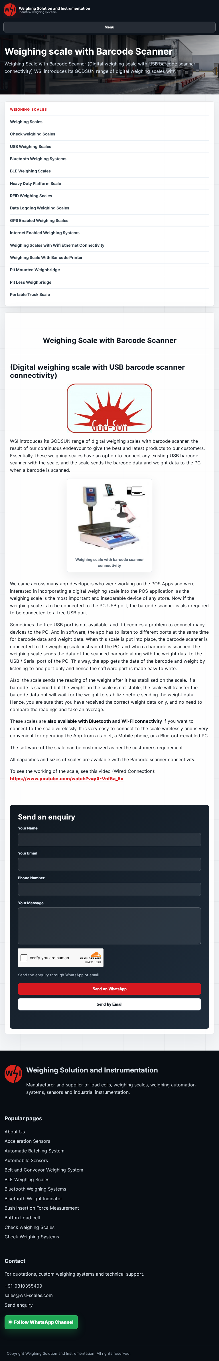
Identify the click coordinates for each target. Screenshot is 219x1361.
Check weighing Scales (32, 133)
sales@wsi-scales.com (29, 1295)
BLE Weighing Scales (30, 170)
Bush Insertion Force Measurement (42, 1208)
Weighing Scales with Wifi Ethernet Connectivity (57, 245)
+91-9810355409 (23, 1286)
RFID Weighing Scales (31, 195)
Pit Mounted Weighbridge (35, 269)
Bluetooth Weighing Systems (38, 158)
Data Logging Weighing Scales (39, 207)
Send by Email (110, 1004)
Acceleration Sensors (27, 1141)
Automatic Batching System (34, 1151)
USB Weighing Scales (30, 146)
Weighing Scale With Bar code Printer (46, 257)
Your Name (28, 828)
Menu (109, 27)
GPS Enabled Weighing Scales (39, 220)
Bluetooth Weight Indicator (33, 1198)
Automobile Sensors (26, 1160)
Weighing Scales (26, 121)
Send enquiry (19, 1305)
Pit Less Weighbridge (30, 282)
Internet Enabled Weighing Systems (45, 232)
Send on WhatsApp (110, 989)
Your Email (27, 853)
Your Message (31, 903)
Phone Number (31, 878)
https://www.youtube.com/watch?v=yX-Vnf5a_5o (66, 778)
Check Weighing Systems (32, 1236)
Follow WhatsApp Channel (44, 1322)
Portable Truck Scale (30, 294)
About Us (15, 1131)
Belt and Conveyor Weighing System (44, 1170)
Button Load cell (22, 1217)
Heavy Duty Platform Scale (35, 183)
